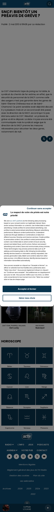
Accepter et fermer (27, 288)
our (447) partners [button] (16, 221)
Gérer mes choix (27, 297)
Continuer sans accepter (39, 208)
